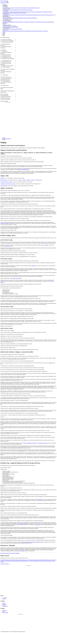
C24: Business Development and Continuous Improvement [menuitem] (23, 21)
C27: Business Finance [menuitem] (7, 24)
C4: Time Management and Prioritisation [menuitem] (10, 9)
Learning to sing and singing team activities (8, 183)
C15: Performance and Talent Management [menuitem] (31, 14)
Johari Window (39, 499)
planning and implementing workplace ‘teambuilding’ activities (32, 542)
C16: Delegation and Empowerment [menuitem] (45, 14)
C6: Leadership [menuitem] (5, 11)
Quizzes (4, 598)
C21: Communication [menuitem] (6, 19)
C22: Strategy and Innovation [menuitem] (8, 21)
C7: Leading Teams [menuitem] (11, 11)
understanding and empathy (22, 523)
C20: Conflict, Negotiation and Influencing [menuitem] (29, 17)
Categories (5, 5)
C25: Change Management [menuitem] (38, 21)
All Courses (5, 4)
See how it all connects (5, 563)
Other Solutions (5, 612)
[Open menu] (7, 2)
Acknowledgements (3, 185)
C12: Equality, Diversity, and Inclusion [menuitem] (19, 12)
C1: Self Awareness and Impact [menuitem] (8, 7)
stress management (17, 278)
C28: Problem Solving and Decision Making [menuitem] (10, 26)
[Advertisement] (8, 119)
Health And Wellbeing (7, 138)
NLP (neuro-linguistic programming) (30, 443)
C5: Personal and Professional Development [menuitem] (24, 9)
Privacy (4, 605)
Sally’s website (22, 550)
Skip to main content (4, 0)
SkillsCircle (5, 610)
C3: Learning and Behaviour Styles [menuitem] (33, 7)
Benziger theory (38, 524)
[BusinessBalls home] (3, 2)
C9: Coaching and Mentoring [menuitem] (35, 11)
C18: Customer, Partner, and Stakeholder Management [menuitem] (12, 17)
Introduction (2, 178)
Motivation (34, 265)
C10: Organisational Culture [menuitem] (46, 11)
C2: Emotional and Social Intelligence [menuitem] (20, 7)
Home (4, 137)
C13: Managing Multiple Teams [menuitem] (8, 14)
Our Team (4, 604)
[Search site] (4, 35)
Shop (4, 611)
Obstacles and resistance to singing (6, 181)
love (18, 345)
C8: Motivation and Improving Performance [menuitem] (22, 11)
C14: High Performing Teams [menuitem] (19, 14)
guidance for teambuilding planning (23, 169)
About (4, 603)
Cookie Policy (5, 606)
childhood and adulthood (4, 223)
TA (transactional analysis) (42, 443)
